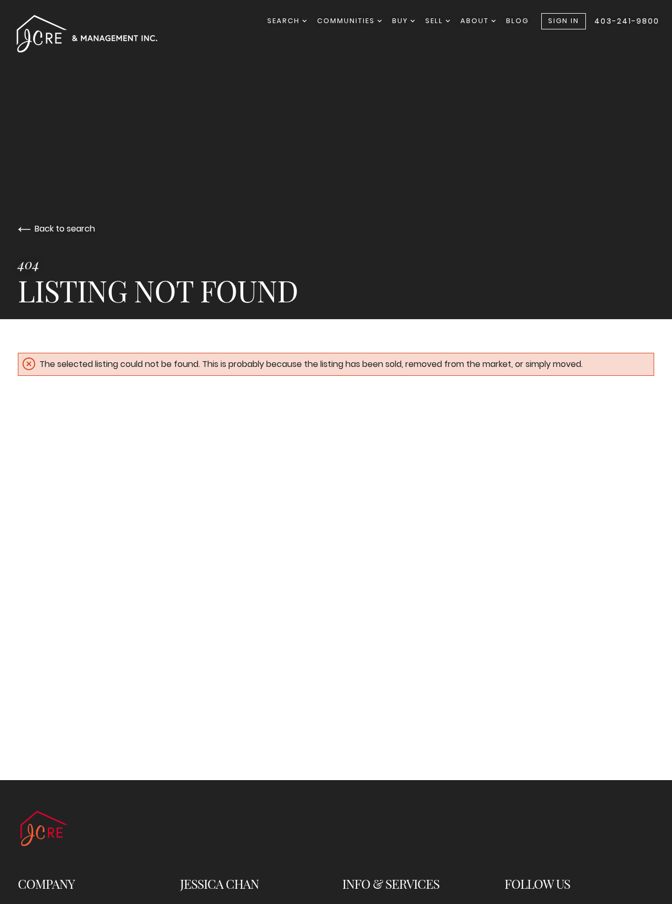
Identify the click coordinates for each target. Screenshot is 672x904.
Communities (347, 21)
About (475, 21)
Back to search (65, 229)
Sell (435, 21)
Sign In (563, 21)
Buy (401, 21)
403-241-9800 (626, 21)
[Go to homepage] (97, 34)
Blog (517, 21)
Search (284, 21)
